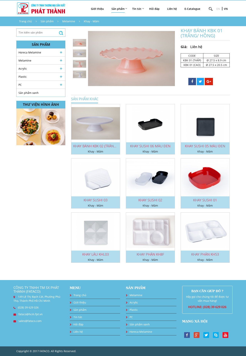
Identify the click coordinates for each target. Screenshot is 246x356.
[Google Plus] (196, 335)
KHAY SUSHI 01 (205, 200)
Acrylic (22, 68)
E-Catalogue (192, 9)
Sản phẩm (47, 21)
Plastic (22, 76)
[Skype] (216, 335)
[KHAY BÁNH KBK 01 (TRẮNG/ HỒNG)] (131, 58)
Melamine (68, 21)
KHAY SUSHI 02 (150, 200)
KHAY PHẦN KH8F (150, 254)
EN (218, 9)
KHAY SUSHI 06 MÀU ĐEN (150, 146)
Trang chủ (25, 21)
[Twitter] (206, 335)
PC (20, 85)
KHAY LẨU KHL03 (95, 254)
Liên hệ (172, 9)
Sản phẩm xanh (28, 93)
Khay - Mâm (91, 21)
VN (226, 9)
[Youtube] (225, 335)
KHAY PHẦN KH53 (205, 254)
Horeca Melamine (29, 52)
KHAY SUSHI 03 (95, 200)
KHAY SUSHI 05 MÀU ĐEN (205, 146)
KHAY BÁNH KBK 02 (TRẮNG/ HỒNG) (101, 146)
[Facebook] (187, 335)
